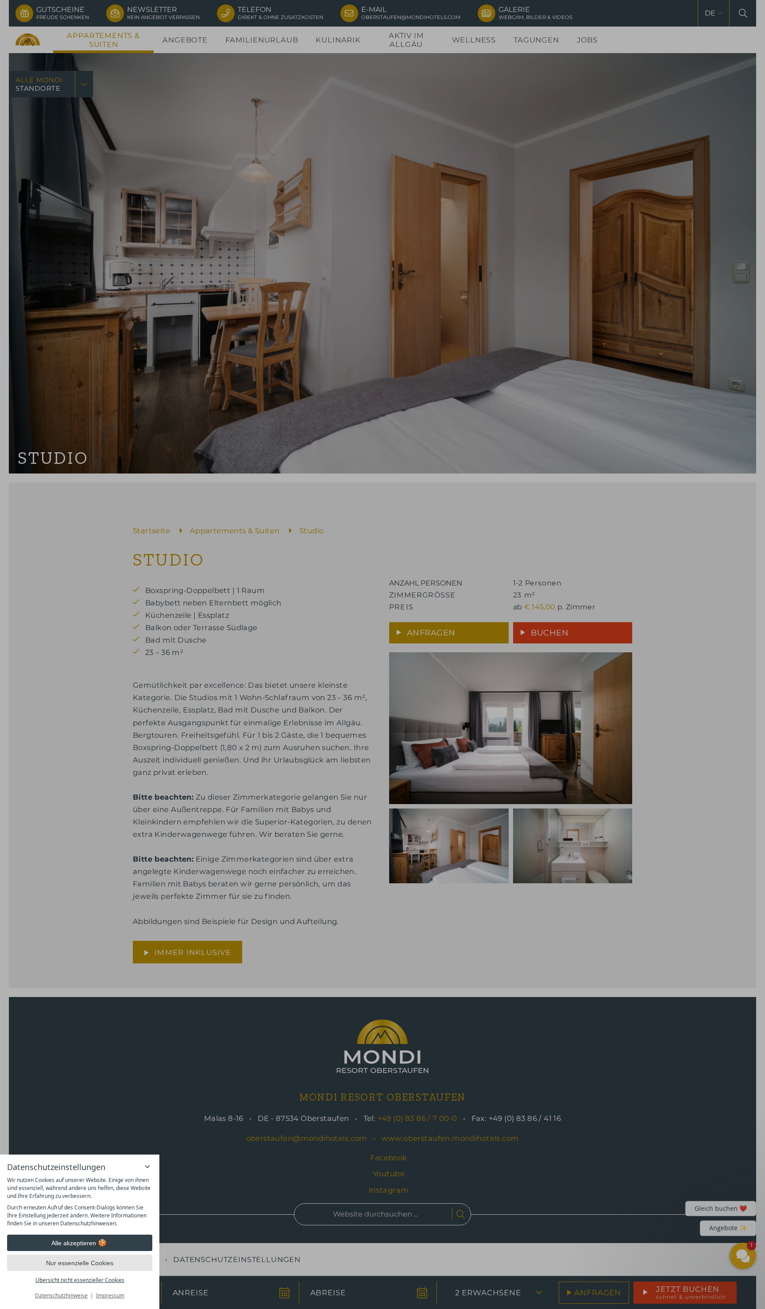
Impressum (110, 1295)
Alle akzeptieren (73, 1243)
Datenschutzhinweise (61, 1295)
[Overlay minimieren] (147, 1166)
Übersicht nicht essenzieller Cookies (79, 1280)
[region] (79, 1202)
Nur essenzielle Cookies (79, 1263)
